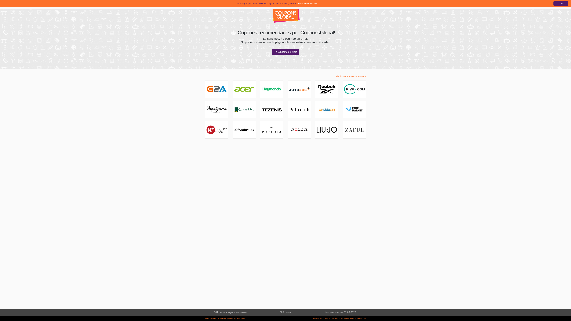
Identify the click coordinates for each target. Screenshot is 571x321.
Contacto (327, 318)
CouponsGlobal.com (212, 318)
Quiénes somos (316, 318)
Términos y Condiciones (340, 318)
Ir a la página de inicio (285, 52)
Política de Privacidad (358, 318)
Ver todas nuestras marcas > (351, 76)
